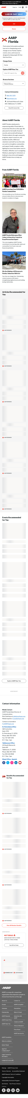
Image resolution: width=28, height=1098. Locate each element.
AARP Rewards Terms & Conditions (11, 1074)
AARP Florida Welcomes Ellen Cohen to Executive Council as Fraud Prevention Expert (12, 237)
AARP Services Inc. (19, 1033)
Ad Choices (5, 1083)
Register (15, 7)
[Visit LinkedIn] (18, 1090)
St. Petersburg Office (9, 727)
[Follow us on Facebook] (3, 762)
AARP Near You (6, 1023)
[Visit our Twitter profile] (7, 762)
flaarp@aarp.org (12, 98)
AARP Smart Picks (7, 1020)
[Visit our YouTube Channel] (20, 762)
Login (20, 7)
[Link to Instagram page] (11, 762)
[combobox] (14, 73)
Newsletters (17, 1008)
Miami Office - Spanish (9, 759)
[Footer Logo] (14, 988)
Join (14, 23)
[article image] (14, 187)
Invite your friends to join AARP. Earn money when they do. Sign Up (11, 2)
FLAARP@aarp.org (8, 724)
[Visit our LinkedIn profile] (16, 762)
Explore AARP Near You (10, 69)
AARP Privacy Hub (13, 1068)
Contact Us (17, 1000)
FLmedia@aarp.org (18, 718)
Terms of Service (6, 1071)
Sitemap (4, 1068)
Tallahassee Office (8, 743)
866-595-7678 (11, 95)
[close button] (26, 11)
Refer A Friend (18, 1012)
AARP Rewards (6, 1016)
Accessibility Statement (18, 1071)
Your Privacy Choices (15, 1083)
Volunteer (4, 1008)
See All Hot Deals (14, 945)
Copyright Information (8, 1077)
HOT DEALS (8, 935)
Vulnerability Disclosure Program (11, 1080)
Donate (4, 1004)
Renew (14, 29)
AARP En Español (18, 1004)
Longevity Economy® (7, 1060)
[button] (26, 7)
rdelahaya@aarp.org (19, 716)
